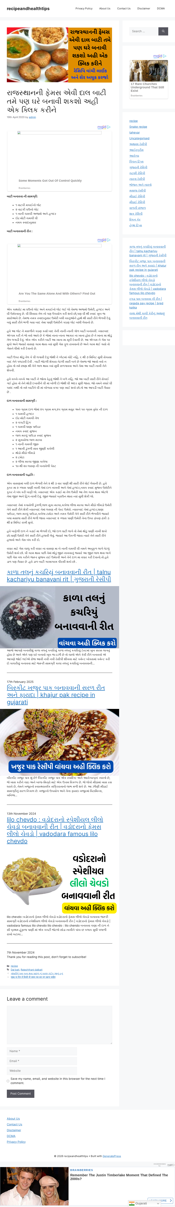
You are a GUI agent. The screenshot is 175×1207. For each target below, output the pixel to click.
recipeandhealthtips (28, 8)
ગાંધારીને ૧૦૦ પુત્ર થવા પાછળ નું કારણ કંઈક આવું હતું (37, 973)
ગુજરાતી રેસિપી (138, 167)
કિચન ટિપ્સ (136, 161)
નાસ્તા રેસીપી (137, 179)
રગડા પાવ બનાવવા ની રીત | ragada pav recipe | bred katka (146, 303)
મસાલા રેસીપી (137, 190)
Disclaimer (143, 8)
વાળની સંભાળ (137, 208)
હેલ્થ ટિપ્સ (135, 225)
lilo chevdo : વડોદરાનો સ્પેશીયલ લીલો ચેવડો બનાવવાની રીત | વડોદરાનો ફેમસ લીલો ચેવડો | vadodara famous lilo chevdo (55, 830)
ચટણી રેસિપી (137, 173)
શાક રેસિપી (136, 213)
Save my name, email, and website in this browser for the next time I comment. (58, 1081)
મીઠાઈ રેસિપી (137, 196)
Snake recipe (138, 126)
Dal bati (15, 969)
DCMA (161, 8)
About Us (104, 8)
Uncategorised (139, 138)
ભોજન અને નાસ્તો (140, 184)
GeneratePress (112, 1156)
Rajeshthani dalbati (31, 969)
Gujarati (140, 1203)
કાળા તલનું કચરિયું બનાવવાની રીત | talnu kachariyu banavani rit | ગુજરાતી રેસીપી (59, 575)
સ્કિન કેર (134, 219)
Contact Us (124, 8)
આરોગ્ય (134, 155)
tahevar (134, 132)
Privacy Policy (84, 8)
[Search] (163, 31)
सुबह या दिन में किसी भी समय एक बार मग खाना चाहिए (33, 977)
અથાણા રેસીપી (138, 144)
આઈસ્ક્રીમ (136, 150)
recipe (14, 965)
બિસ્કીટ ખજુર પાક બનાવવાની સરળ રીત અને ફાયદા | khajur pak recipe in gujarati (56, 695)
